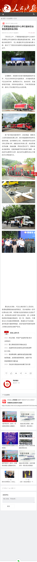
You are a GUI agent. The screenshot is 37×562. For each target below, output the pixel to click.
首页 (4, 18)
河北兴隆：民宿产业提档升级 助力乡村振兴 (18, 339)
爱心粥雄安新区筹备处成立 (15, 344)
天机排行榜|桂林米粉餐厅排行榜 (17, 364)
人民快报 (14, 400)
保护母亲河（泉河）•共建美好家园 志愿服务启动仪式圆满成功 (9, 426)
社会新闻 (9, 18)
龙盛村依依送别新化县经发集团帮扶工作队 (17, 349)
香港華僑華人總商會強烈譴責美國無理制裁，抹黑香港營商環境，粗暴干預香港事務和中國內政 (18, 358)
